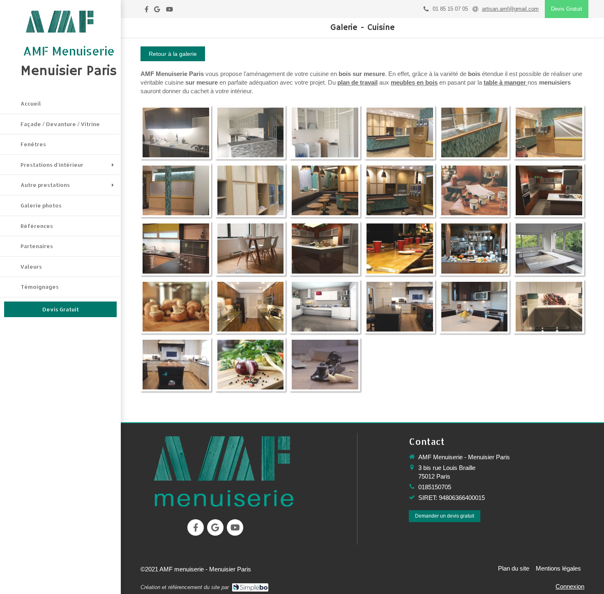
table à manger (505, 82)
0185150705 (434, 486)
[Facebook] (146, 11)
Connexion (570, 586)
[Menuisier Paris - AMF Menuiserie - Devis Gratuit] (60, 21)
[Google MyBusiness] (157, 11)
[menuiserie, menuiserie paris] (223, 470)
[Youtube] (169, 11)
